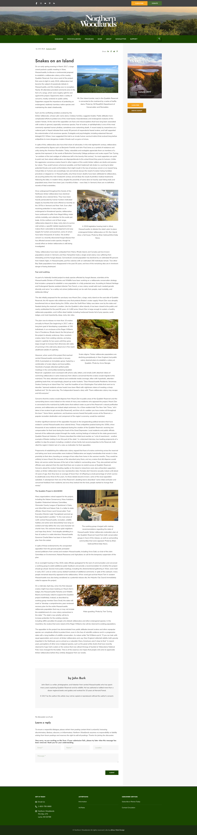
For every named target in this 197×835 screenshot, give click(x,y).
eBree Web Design (117, 830)
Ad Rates (82, 808)
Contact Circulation (128, 808)
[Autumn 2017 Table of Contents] (145, 75)
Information (83, 802)
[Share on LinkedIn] (108, 51)
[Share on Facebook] (111, 51)
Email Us (41, 802)
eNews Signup (137, 111)
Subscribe (135, 105)
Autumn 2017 (51, 49)
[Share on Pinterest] (117, 51)
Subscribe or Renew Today (131, 802)
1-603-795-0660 (44, 806)
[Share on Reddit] (114, 51)
